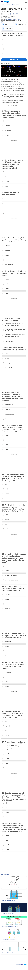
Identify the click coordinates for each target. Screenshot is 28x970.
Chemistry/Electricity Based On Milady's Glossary (12, 887)
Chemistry (5, 14)
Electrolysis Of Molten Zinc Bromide (10, 952)
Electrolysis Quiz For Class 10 (8, 900)
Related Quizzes (5, 874)
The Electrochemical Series (8, 913)
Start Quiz (14, 60)
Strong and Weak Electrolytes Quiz (9, 939)
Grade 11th (17, 13)
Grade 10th (12, 13)
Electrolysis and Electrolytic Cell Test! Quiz (11, 926)
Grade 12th (12, 14)
